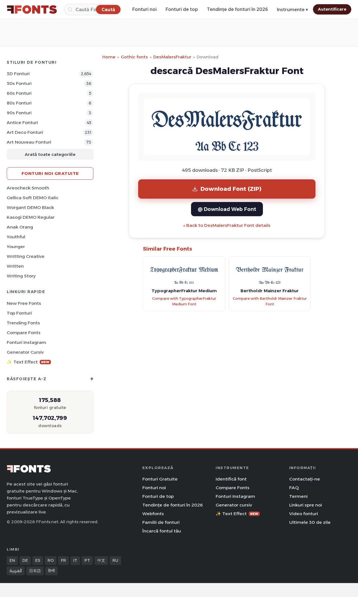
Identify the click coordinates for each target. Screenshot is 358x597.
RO (51, 560)
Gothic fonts (134, 57)
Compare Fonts (24, 332)
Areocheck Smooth (28, 188)
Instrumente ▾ (292, 9)
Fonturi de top (182, 9)
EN (12, 560)
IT (75, 560)
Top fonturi (19, 313)
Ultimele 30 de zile (310, 522)
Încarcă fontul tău (161, 531)
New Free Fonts (24, 303)
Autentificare (332, 9)
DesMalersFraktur (172, 57)
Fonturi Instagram (26, 342)
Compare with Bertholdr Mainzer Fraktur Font (270, 301)
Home (109, 57)
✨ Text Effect (28, 362)
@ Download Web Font (227, 209)
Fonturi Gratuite (160, 479)
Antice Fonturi (22, 122)
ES (37, 560)
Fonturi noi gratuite (50, 173)
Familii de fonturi (161, 522)
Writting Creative (25, 256)
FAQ (294, 487)
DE (25, 560)
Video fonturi (303, 513)
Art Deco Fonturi (25, 132)
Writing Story (21, 276)
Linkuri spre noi (305, 505)
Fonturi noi (144, 9)
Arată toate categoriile (50, 154)
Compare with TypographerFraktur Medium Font (184, 301)
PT (87, 560)
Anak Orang (20, 227)
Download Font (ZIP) (231, 188)
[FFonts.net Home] (32, 9)
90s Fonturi (19, 112)
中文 (101, 560)
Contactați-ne (304, 479)
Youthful (16, 236)
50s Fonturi (19, 83)
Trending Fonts (23, 322)
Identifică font (231, 479)
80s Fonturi (19, 103)
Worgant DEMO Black (30, 207)
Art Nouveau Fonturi (29, 142)
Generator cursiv (25, 352)
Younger (16, 246)
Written (15, 266)
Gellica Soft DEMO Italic (32, 197)
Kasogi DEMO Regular (31, 217)
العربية (16, 570)
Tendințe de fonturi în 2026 (237, 9)
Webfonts (153, 513)
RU (115, 560)
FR (63, 560)
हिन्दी (51, 570)
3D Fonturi (18, 73)
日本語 (35, 570)
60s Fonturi (19, 93)
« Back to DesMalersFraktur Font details (226, 225)
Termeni (298, 496)
